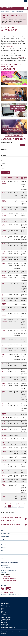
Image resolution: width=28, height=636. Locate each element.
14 (22, 503)
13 (19, 503)
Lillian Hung (4, 348)
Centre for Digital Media (6, 625)
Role (2, 161)
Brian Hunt (4, 363)
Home (2, 530)
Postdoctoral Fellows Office (9, 578)
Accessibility (3, 633)
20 (20, 506)
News (2, 608)
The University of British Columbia (10, 2)
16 (6, 506)
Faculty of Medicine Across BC (8, 627)
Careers (3, 611)
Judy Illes (4, 451)
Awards (3, 541)
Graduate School (4, 11)
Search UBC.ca (4, 614)
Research (19, 594)
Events (2, 609)
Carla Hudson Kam (3, 309)
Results (3, 165)
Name (4, 177)
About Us (3, 555)
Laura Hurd (4, 417)
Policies (3, 553)
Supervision (4, 544)
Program (3, 155)
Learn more (8, 46)
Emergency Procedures (6, 631)
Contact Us (3, 572)
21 (23, 506)
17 (10, 506)
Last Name (4, 149)
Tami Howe (4, 243)
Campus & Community (6, 539)
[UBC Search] (25, 1)
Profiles (14, 594)
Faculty (17, 177)
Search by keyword (6, 142)
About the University (5, 606)
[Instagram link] (2, 588)
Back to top (4, 594)
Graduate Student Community (10, 580)
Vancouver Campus (5, 619)
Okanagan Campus (5, 620)
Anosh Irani (4, 464)
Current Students (5, 536)
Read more (17, 22)
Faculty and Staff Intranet (9, 582)
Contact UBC (4, 605)
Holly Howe (4, 236)
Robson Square (4, 624)
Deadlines (3, 547)
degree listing (21, 57)
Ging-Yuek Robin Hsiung (4, 259)
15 (25, 503)
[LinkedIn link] (6, 588)
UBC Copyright (21, 631)
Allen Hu (4, 263)
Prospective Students (11, 11)
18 (13, 506)
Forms (2, 550)
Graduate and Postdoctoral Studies (14, 563)
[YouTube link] (9, 588)
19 (16, 506)
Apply (2, 558)
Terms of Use (14, 631)
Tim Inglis (4, 460)
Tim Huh (4, 330)
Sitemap (10, 594)
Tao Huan (4, 271)
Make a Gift (4, 612)
